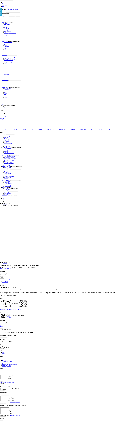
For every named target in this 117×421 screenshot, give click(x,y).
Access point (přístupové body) (9, 176)
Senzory (5, 94)
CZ (2, 2)
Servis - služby (6, 96)
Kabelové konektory (7, 192)
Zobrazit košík (9, 337)
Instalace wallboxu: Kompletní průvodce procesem (9, 364)
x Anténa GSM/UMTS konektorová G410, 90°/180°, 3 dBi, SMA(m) (16, 332)
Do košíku (1, 326)
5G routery (6, 171)
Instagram (3, 353)
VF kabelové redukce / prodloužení (9, 196)
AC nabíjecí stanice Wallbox (8, 58)
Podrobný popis (5, 281)
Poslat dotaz (2, 268)
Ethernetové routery (7, 91)
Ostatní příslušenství (7, 185)
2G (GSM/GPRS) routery (7, 88)
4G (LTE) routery (6, 89)
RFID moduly (6, 48)
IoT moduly (5, 45)
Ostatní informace (7, 283)
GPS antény (5, 27)
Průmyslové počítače (5, 179)
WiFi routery (6, 172)
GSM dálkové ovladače (5, 74)
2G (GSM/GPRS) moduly (8, 42)
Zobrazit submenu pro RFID (9, 187)
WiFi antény (6, 26)
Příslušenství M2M (5, 180)
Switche (5, 92)
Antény (3, 22)
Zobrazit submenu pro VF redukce (11, 195)
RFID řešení (6, 188)
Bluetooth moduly (6, 46)
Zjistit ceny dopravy (3, 389)
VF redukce (4, 195)
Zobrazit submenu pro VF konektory (13, 191)
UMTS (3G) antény (7, 24)
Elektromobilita (4, 55)
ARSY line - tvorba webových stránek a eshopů (7, 382)
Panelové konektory (7, 193)
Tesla (5, 161)
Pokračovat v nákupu (3, 337)
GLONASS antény (7, 28)
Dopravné (3, 363)
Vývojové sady (7, 181)
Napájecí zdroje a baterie (8, 186)
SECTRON (5, 204)
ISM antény (5, 32)
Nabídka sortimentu (5, 16)
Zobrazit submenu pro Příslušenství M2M (15, 180)
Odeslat (10, 341)
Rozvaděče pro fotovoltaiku (8, 61)
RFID (3, 187)
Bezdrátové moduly (5, 41)
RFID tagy (8, 189)
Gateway (5, 93)
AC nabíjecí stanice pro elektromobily (9, 57)
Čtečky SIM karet (7, 182)
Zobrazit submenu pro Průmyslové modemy (14, 80)
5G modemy (6, 168)
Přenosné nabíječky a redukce (9, 157)
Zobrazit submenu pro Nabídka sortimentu (14, 16)
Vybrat (4, 390)
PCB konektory (7, 194)
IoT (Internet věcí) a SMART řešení (7, 165)
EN (2, 3)
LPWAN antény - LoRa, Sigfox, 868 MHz (10, 33)
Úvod (3, 198)
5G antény (5, 25)
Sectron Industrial (4, 5)
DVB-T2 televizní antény (7, 31)
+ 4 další (5, 49)
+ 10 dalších (6, 35)
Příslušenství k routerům (7, 95)
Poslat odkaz (9, 268)
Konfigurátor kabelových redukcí (7, 361)
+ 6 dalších (5, 97)
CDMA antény (6, 30)
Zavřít (1, 390)
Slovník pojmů (4, 360)
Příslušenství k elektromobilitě (8, 60)
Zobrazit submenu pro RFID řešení (13, 188)
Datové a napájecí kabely (8, 183)
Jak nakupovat (4, 359)
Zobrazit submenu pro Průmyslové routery (14, 87)
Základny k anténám (7, 34)
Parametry (5, 282)
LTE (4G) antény (7, 136)
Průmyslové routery (5, 87)
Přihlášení (3, 370)
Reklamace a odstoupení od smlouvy (7, 365)
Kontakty (3, 104)
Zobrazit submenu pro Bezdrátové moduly (13, 41)
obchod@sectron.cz (15, 9)
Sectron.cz (3, 6)
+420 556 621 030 (9, 9)
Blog (3, 103)
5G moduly (5, 44)
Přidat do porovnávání (7, 278)
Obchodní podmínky (5, 358)
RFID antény (6, 140)
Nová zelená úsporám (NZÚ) (8, 62)
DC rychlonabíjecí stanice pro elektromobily (10, 59)
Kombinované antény (7, 141)
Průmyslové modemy (5, 80)
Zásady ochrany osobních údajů (6, 366)
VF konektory (4, 191)
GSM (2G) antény (6, 23)
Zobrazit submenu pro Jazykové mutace (9, 105)
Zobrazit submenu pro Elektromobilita (12, 55)
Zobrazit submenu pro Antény (9, 22)
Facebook (5, 268)
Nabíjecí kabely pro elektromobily (9, 156)
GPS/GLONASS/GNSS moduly (9, 153)
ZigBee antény (6, 145)
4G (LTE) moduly (6, 43)
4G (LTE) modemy (7, 167)
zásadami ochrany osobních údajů (15, 402)
